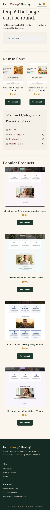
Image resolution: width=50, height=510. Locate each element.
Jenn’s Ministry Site (10, 488)
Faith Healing (16, 4)
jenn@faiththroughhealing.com (15, 496)
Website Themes (16, 144)
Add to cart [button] (13, 102)
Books (5, 476)
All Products (7, 469)
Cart (41, 4)
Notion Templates (17, 134)
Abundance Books (10, 492)
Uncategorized (15, 139)
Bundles (12, 129)
